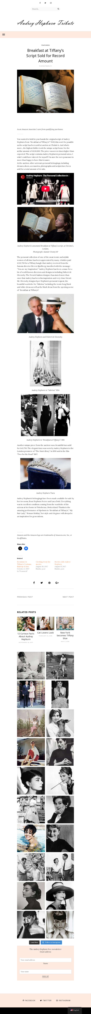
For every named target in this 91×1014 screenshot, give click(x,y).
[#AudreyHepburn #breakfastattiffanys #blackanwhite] (60, 781)
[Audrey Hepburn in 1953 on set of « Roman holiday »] (60, 867)
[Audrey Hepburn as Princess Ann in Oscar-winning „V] (31, 809)
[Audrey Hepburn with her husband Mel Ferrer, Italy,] (31, 723)
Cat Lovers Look (45, 632)
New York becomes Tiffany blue (65, 635)
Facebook (30, 1000)
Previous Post (25, 597)
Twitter (47, 1000)
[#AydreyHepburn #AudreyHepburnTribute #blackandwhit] (60, 924)
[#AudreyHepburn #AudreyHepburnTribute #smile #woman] (60, 838)
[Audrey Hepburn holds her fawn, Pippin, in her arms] (60, 723)
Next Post (68, 597)
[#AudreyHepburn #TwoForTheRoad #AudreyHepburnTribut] (31, 838)
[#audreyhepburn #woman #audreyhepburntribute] (31, 896)
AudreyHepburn (45, 66)
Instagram (65, 1000)
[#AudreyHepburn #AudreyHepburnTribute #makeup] (31, 867)
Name (45, 963)
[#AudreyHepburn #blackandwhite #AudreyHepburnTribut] (31, 781)
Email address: (45, 952)
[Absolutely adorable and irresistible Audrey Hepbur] (60, 896)
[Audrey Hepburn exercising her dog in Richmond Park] (60, 665)
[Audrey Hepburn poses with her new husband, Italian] (31, 694)
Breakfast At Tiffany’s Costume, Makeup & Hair (24, 564)
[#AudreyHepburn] (60, 809)
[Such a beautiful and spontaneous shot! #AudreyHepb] (60, 752)
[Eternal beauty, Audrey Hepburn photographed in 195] (31, 752)
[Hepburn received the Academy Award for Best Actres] (60, 694)
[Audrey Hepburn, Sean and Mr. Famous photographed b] (31, 665)
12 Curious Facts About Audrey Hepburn (25, 636)
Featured (45, 45)
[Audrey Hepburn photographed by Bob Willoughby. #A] (31, 924)
